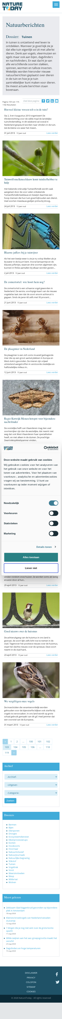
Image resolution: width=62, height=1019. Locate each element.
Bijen (11, 827)
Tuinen (12, 864)
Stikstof (12, 861)
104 (15, 747)
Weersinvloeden (16, 873)
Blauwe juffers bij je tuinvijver (21, 252)
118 (48, 747)
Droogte (13, 833)
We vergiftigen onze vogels (19, 701)
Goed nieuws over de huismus (20, 631)
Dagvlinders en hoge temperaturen (23, 948)
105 (24, 747)
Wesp (11, 876)
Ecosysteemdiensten (19, 836)
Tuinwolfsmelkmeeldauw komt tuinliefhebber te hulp (31, 180)
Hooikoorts (14, 845)
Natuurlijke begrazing (19, 858)
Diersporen (14, 830)
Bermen (12, 824)
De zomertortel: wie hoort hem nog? (24, 282)
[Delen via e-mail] (56, 101)
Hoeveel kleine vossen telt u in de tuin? (26, 109)
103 (7, 747)
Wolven (12, 882)
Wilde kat (13, 879)
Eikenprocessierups (18, 839)
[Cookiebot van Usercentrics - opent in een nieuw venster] (44, 448)
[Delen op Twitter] (47, 101)
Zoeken (10, 800)
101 (39, 741)
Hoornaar (13, 848)
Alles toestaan (31, 557)
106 (33, 747)
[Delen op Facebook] (43, 101)
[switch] (53, 513)
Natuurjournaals (17, 854)
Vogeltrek (13, 867)
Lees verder (52, 133)
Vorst (11, 870)
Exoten (12, 842)
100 (31, 741)
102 (48, 741)
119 (7, 752)
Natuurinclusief (16, 851)
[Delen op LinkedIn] (52, 101)
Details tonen (44, 546)
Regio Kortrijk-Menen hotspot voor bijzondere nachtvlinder (29, 420)
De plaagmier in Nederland (19, 349)
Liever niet (31, 567)
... (23, 741)
